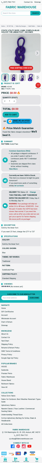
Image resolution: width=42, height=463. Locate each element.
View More (13, 169)
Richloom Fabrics (7, 384)
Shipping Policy (7, 344)
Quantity (10, 98)
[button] (37, 53)
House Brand (6, 380)
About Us (4, 334)
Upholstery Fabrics (8, 405)
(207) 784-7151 (9, 2)
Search (35, 13)
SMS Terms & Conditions (10, 351)
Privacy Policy (6, 355)
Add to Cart (11, 115)
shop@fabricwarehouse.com (22, 439)
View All (4, 387)
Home (3, 308)
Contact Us (28, 2)
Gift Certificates (7, 312)
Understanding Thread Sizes (12, 415)
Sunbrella (4, 370)
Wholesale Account (8, 319)
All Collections (6, 424)
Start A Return (6, 322)
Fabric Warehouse (8, 377)
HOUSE (9, 87)
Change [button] (33, 192)
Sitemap (37, 2)
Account (4, 315)
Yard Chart (5, 341)
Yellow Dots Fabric (8, 396)
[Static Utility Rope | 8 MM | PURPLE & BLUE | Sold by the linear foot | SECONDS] (21, 53)
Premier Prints (6, 373)
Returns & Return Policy (10, 348)
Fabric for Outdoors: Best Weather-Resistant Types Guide (21, 400)
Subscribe (34, 298)
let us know (19, 186)
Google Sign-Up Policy (9, 358)
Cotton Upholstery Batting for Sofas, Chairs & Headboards (18, 419)
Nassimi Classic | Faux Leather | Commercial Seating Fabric (18, 410)
